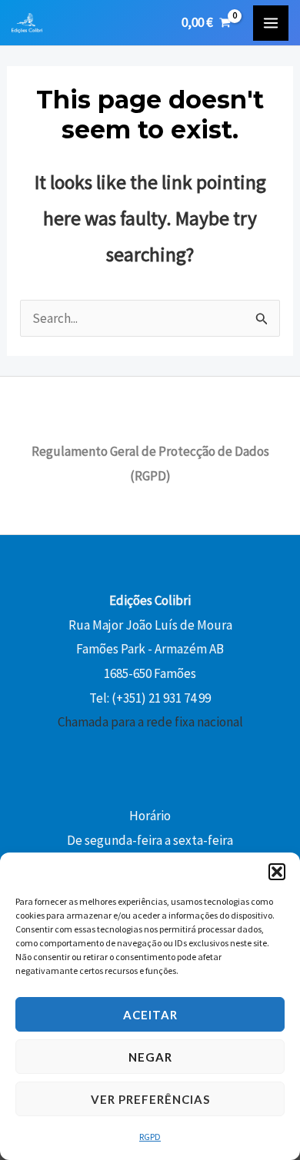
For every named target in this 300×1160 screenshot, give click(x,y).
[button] (277, 871)
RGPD (150, 1136)
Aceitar (150, 1015)
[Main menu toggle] (270, 23)
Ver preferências (150, 1099)
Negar (150, 1057)
